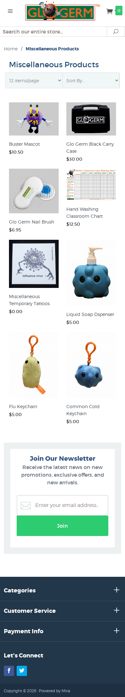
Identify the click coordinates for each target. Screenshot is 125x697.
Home (11, 48)
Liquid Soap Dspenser (90, 314)
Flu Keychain (23, 406)
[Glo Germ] (62, 10)
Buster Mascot (24, 144)
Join (62, 526)
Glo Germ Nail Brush (31, 221)
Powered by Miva (54, 690)
